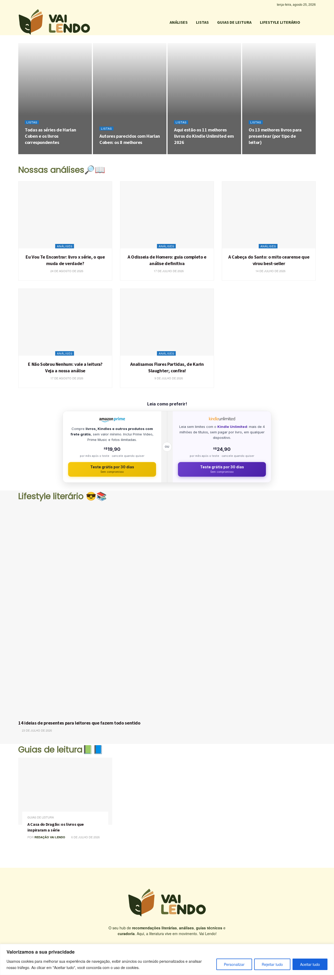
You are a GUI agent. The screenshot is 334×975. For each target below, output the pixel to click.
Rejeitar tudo (272, 964)
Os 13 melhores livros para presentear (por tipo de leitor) (275, 136)
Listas (31, 122)
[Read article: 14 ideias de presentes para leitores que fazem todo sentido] (167, 610)
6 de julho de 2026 (85, 837)
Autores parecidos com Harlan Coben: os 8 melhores (129, 139)
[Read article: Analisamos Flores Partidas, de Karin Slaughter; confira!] (167, 322)
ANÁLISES (179, 22)
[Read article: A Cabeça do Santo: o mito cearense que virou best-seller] (268, 215)
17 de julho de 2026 (168, 271)
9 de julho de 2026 (168, 378)
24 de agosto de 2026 (44, 153)
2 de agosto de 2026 (192, 153)
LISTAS (202, 22)
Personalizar (234, 964)
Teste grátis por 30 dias (112, 469)
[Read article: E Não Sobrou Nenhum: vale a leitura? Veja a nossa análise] (65, 322)
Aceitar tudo (310, 964)
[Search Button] (314, 22)
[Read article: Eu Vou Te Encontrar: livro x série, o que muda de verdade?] (65, 215)
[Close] (328, 948)
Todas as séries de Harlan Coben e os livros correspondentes (50, 136)
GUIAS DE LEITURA (234, 22)
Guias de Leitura (40, 817)
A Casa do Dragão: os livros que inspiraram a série (55, 827)
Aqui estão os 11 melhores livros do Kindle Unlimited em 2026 (204, 136)
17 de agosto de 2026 (66, 378)
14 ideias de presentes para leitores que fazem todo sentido (79, 723)
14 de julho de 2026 (270, 271)
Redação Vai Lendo (49, 837)
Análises (65, 246)
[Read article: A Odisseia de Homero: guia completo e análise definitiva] (167, 215)
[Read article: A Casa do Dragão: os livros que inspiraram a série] (65, 791)
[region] (167, 959)
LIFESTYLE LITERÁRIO (280, 22)
